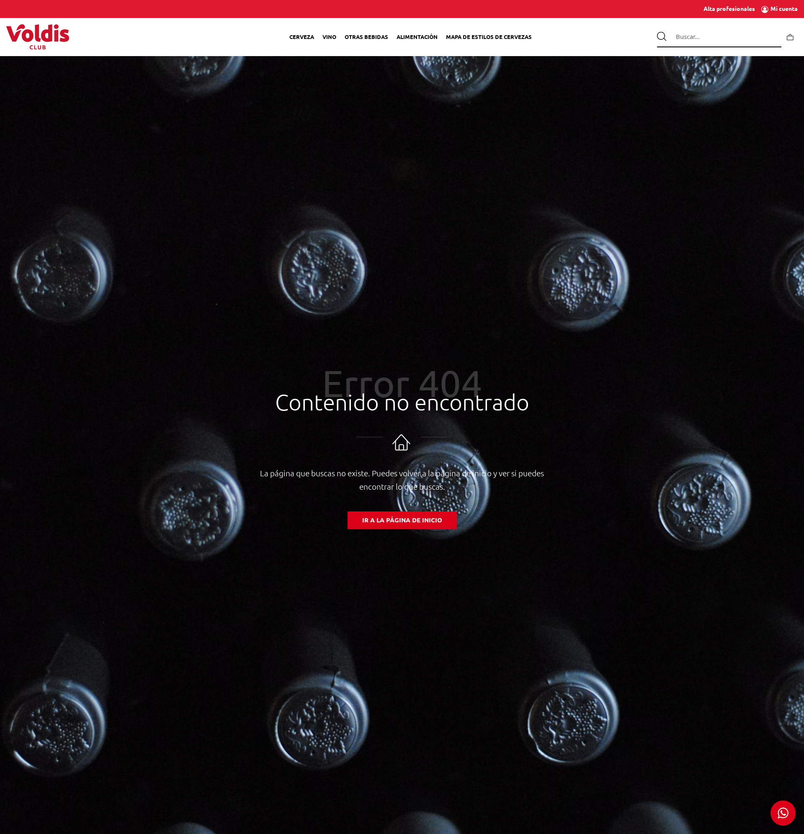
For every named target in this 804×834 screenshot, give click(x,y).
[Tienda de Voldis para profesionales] (37, 36)
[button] (783, 813)
